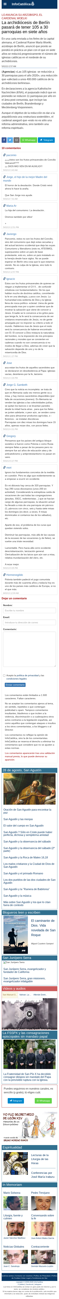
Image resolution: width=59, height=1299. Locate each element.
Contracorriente (40, 1246)
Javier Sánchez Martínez (14, 1238)
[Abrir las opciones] (5, 4)
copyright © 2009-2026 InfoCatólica (29, 1282)
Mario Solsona (11, 1192)
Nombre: (8, 605)
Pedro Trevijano (40, 1192)
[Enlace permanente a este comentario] (4, 155)
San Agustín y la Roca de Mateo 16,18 (25, 857)
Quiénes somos (8, 1276)
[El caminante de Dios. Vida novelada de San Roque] (15, 934)
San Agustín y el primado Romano (23, 873)
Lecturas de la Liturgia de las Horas (40, 1159)
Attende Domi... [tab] (40, 995)
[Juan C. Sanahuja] (15, 1257)
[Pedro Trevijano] (43, 1203)
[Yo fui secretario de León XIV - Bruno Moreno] (29, 1127)
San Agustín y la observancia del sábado (27, 841)
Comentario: (10, 629)
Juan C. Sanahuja (11, 1266)
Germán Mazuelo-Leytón (42, 1266)
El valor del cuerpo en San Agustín (23, 825)
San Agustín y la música (17, 895)
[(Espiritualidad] (15, 1162)
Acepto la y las (25, 677)
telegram (38, 1284)
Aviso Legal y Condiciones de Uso (34, 1278)
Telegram (47, 140)
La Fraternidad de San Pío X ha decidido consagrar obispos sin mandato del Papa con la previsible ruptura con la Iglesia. (27, 1077)
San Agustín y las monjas (18, 819)
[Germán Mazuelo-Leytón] (43, 1257)
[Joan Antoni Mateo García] (43, 1228)
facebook (29, 1284)
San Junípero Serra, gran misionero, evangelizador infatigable (24, 980)
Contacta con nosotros (23, 1276)
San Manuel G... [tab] (10, 995)
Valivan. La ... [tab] (25, 995)
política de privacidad (28, 675)
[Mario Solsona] (15, 1203)
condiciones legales (16, 678)
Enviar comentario (15, 684)
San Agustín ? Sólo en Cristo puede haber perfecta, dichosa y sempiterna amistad (27, 834)
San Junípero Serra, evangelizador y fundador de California (24, 970)
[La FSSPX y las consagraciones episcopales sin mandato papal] (29, 1054)
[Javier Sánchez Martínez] (15, 1228)
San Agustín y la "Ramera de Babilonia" (26, 889)
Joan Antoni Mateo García (42, 1238)
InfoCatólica (21, 4)
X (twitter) (21, 1284)
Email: (6, 617)
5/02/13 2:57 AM (9, 66)
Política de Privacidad (42, 1276)
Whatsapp (29, 140)
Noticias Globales (13, 1246)
